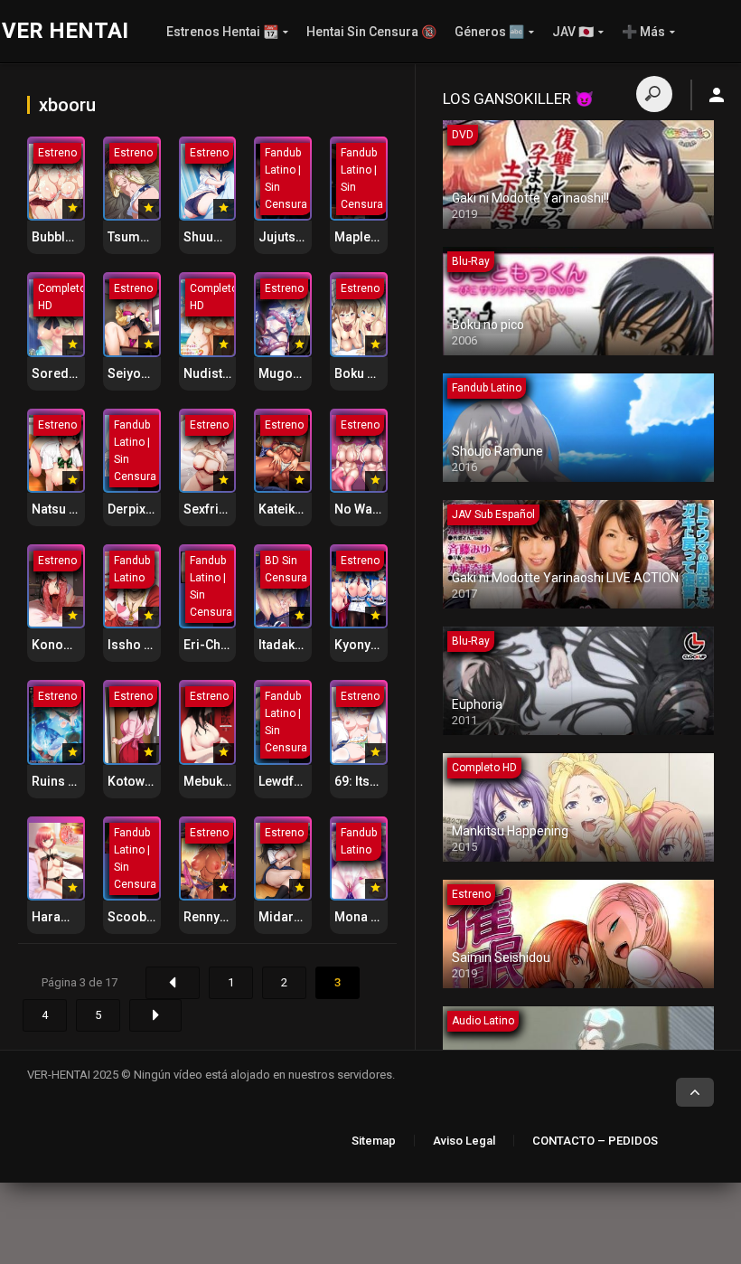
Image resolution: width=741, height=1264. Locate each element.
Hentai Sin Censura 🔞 (371, 31)
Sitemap (374, 1140)
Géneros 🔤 (489, 31)
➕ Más (643, 31)
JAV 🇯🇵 (573, 31)
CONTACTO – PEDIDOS (595, 1140)
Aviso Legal (464, 1140)
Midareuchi (292, 917)
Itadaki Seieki (297, 644)
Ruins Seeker (70, 781)
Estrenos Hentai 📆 (222, 31)
